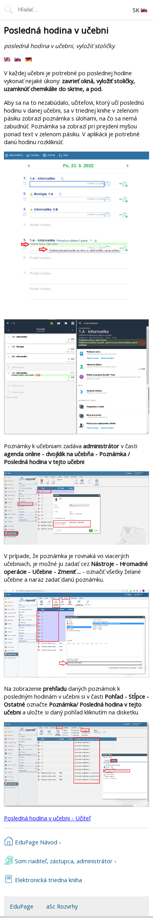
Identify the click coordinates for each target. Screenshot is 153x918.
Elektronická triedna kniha (47, 880)
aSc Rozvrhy (62, 906)
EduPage (21, 906)
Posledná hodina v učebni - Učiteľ (47, 818)
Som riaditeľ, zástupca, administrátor (63, 861)
